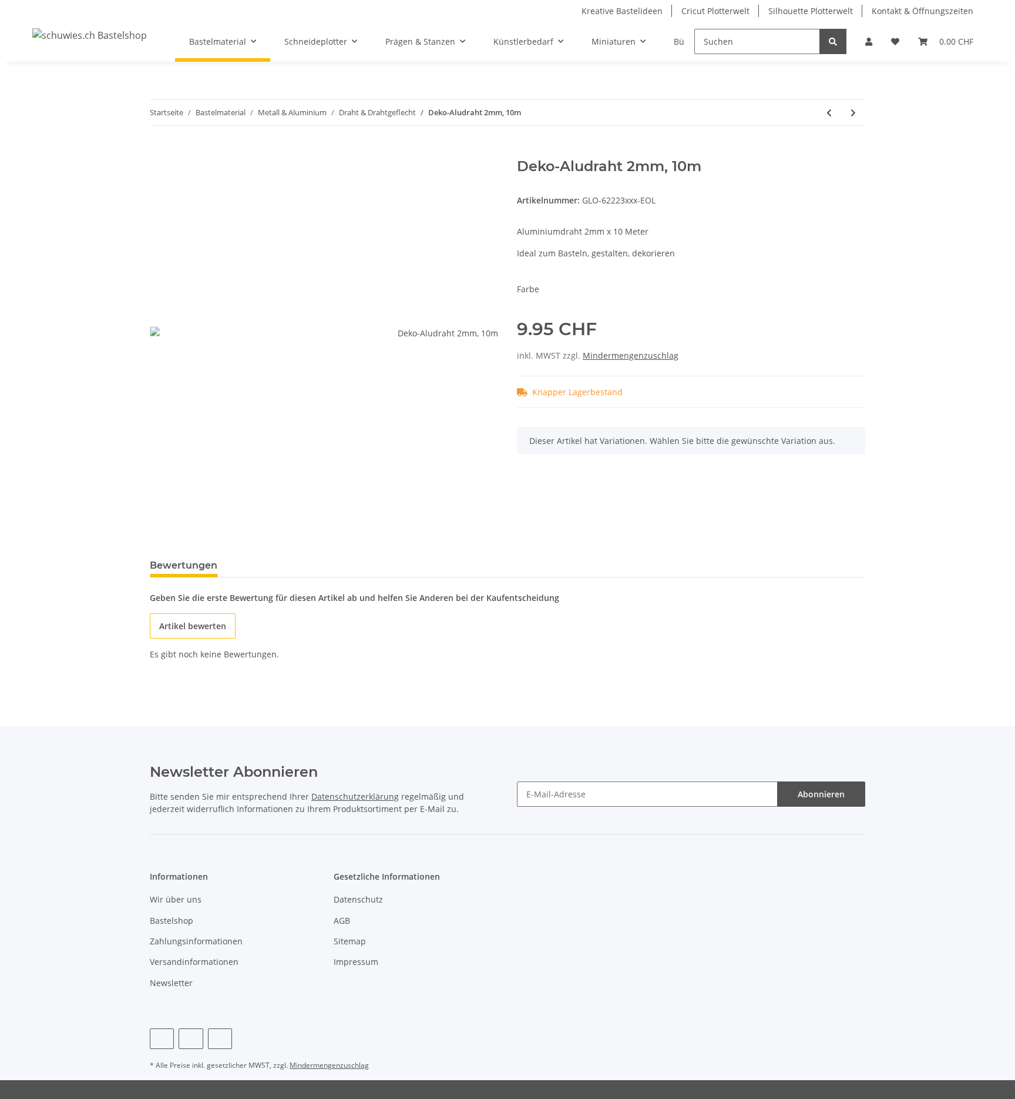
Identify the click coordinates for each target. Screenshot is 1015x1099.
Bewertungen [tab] (183, 565)
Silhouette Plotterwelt (810, 10)
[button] (869, 41)
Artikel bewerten (192, 626)
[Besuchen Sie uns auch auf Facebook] (162, 1038)
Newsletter (171, 982)
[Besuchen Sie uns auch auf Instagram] (220, 1038)
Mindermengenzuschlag (630, 355)
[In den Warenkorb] (159, 151)
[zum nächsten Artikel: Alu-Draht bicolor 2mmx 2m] (853, 112)
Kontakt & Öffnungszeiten (922, 10)
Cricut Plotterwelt (715, 10)
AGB (342, 920)
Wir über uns (175, 899)
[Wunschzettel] (895, 41)
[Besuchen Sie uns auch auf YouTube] (191, 1038)
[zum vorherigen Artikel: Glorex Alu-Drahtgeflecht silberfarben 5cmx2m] (829, 112)
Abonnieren (821, 794)
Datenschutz (358, 899)
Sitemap (350, 941)
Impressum (356, 961)
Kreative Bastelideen (622, 10)
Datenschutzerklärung (355, 796)
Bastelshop (171, 920)
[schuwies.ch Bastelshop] (89, 35)
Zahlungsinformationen (196, 941)
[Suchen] (832, 41)
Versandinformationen (194, 961)
